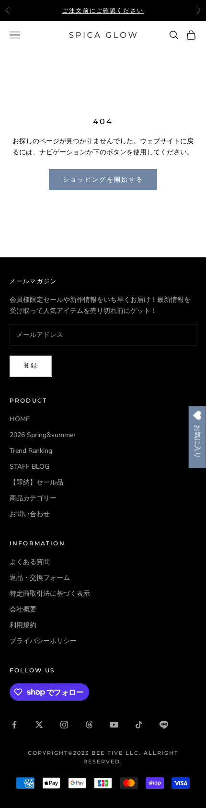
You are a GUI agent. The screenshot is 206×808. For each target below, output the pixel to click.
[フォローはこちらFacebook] (14, 724)
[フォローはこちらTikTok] (139, 724)
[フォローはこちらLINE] (164, 724)
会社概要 (23, 609)
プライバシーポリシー (43, 641)
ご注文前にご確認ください (103, 10)
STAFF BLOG (29, 466)
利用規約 (23, 625)
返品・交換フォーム (40, 577)
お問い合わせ (30, 514)
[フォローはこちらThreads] (89, 724)
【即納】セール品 (36, 482)
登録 (30, 365)
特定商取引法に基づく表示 (50, 593)
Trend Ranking (31, 450)
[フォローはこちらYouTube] (114, 724)
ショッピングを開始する (103, 179)
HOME (20, 419)
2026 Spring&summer (43, 434)
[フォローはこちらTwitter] (39, 724)
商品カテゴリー (33, 498)
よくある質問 (30, 561)
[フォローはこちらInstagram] (64, 724)
